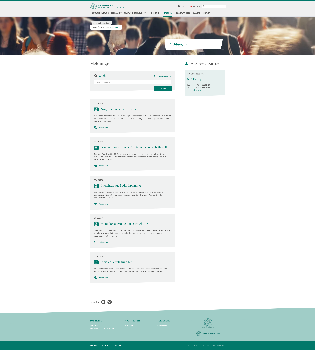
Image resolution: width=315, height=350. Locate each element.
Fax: (188, 87)
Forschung (164, 320)
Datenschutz (107, 345)
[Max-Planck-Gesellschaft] (208, 323)
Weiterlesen (103, 127)
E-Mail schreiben (194, 90)
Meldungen (114, 27)
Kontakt (118, 345)
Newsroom (103, 27)
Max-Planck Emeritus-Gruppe (102, 328)
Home (94, 27)
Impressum (95, 345)
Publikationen (132, 320)
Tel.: (188, 85)
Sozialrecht (94, 326)
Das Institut (96, 320)
